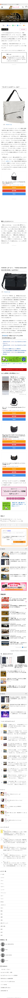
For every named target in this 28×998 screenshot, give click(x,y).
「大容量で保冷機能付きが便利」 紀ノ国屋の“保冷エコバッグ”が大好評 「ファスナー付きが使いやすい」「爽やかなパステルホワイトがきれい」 (17, 758)
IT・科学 (2, 874)
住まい (2, 907)
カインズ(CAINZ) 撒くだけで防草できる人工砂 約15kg (14, 350)
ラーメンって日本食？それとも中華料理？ (13, 806)
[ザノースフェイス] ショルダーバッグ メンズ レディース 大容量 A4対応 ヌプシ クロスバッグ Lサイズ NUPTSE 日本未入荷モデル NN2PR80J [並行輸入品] (13, 436)
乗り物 (2, 901)
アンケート (2, 789)
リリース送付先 (4, 984)
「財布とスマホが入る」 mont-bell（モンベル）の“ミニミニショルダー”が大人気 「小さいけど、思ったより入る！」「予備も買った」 (17, 777)
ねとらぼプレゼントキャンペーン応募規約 (9, 975)
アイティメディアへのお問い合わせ (8, 981)
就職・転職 (3, 926)
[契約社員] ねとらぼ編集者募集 (7, 978)
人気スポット (3, 904)
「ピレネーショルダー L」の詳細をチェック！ (14, 492)
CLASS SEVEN (8, 955)
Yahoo (14, 193)
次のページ (20, 498)
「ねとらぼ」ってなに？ (5, 969)
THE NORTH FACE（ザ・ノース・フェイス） (12, 519)
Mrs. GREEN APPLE (9, 944)
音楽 (1, 935)
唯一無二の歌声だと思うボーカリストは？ (13, 820)
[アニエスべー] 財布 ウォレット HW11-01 (12, 348)
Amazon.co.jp (9, 124)
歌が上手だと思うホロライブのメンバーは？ (13, 800)
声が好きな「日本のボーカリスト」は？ (13, 794)
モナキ (6, 960)
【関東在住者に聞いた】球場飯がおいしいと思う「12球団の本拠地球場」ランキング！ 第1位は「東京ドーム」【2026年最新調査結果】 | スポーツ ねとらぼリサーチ (14, 833)
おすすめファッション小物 (17, 521)
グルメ (2, 880)
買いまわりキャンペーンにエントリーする (14, 369)
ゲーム (2, 883)
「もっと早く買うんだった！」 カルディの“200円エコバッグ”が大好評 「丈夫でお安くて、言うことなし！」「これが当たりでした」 (17, 770)
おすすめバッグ (5, 521)
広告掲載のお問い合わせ (5, 987)
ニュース (2, 889)
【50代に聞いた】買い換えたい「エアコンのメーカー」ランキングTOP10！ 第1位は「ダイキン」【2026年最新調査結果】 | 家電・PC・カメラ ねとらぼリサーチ (14, 849)
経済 (1, 932)
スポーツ (2, 886)
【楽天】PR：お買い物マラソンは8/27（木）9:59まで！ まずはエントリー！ (19, 504)
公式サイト (8, 161)
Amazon (14, 187)
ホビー (2, 895)
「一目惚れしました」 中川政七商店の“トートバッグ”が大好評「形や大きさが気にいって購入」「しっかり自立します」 (17, 726)
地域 (1, 920)
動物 (1, 910)
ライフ (2, 898)
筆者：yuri (9, 54)
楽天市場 (14, 190)
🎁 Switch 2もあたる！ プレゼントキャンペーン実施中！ (9, 4)
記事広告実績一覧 (4, 990)
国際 (1, 917)
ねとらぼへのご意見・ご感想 (6, 972)
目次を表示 (23, 29)
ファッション (3, 892)
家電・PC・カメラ (4, 923)
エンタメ (2, 877)
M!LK (6, 949)
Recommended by (19, 647)
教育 (1, 929)
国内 (1, 914)
